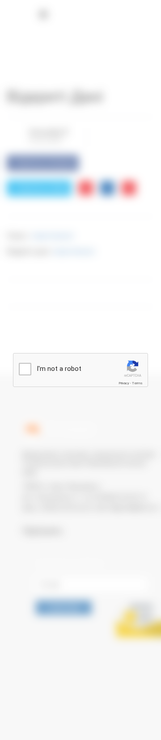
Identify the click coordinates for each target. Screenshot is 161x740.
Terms (137, 383)
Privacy (124, 383)
